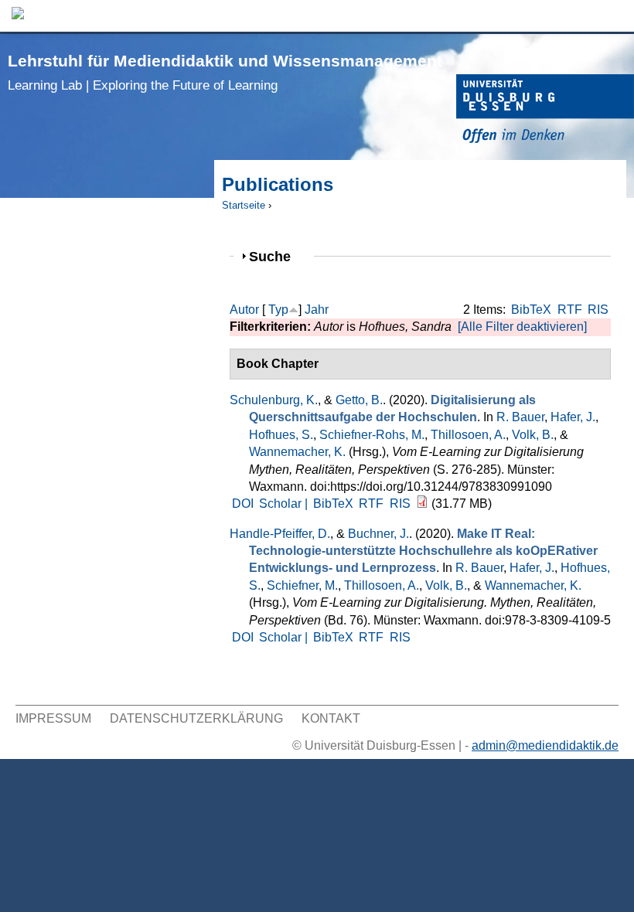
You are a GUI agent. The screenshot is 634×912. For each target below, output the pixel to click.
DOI (243, 503)
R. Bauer (520, 417)
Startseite (243, 205)
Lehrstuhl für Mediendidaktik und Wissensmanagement (225, 72)
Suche (276, 256)
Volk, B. (533, 434)
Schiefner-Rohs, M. (371, 434)
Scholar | (285, 503)
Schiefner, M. (302, 585)
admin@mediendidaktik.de (545, 745)
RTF (569, 309)
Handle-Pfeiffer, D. (280, 533)
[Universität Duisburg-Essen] (545, 111)
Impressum (53, 718)
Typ (278, 309)
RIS (598, 309)
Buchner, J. (378, 533)
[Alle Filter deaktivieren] (522, 326)
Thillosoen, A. (468, 434)
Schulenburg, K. (274, 400)
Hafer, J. (572, 417)
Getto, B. (359, 400)
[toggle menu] (614, 16)
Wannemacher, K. (297, 451)
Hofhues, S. (281, 434)
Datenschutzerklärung (196, 718)
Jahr (317, 309)
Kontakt (331, 718)
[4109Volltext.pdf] (422, 503)
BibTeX (531, 309)
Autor (244, 309)
